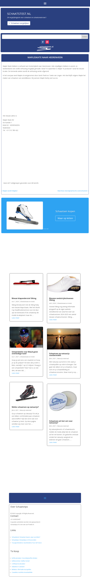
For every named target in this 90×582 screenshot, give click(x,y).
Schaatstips (15, 540)
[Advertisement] (45, 96)
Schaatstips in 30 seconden (27, 540)
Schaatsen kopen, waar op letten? (29, 537)
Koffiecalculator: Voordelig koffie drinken (24, 558)
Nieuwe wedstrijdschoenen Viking (61, 299)
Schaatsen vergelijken (20, 23)
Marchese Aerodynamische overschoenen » (73, 191)
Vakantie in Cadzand (18, 567)
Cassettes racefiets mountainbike (22, 572)
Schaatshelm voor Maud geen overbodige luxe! (25, 353)
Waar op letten (65, 218)
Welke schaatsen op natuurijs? (25, 407)
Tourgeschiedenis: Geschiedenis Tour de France (27, 543)
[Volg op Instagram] (47, 42)
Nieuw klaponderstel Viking (24, 298)
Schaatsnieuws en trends (27, 301)
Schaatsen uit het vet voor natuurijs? (61, 422)
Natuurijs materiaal (25, 410)
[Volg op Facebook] (43, 42)
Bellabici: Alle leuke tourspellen (21, 569)
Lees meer (15, 318)
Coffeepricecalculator (18, 564)
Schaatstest (15, 537)
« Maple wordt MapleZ (9, 191)
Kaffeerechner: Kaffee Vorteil (21, 561)
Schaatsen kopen (65, 211)
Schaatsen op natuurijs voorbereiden (59, 354)
